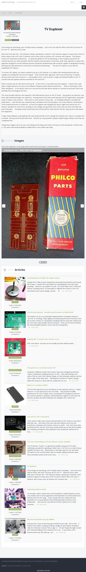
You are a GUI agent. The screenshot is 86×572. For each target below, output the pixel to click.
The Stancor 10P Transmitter (38, 417)
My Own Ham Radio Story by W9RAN (40, 519)
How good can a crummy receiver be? (41, 368)
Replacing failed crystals (36, 489)
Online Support (44, 571)
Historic (15, 479)
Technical (15, 302)
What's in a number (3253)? (37, 385)
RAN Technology (9, 2)
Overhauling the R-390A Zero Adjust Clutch (43, 278)
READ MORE (68, 291)
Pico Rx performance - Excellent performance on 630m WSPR (50, 312)
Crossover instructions (15, 150)
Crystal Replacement (15, 357)
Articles (10, 13)
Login (81, 2)
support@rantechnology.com (26, 2)
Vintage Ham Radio (15, 431)
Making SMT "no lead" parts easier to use (43, 339)
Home (3, 13)
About (72, 2)
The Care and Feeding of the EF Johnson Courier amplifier (48, 442)
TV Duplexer (31, 466)
